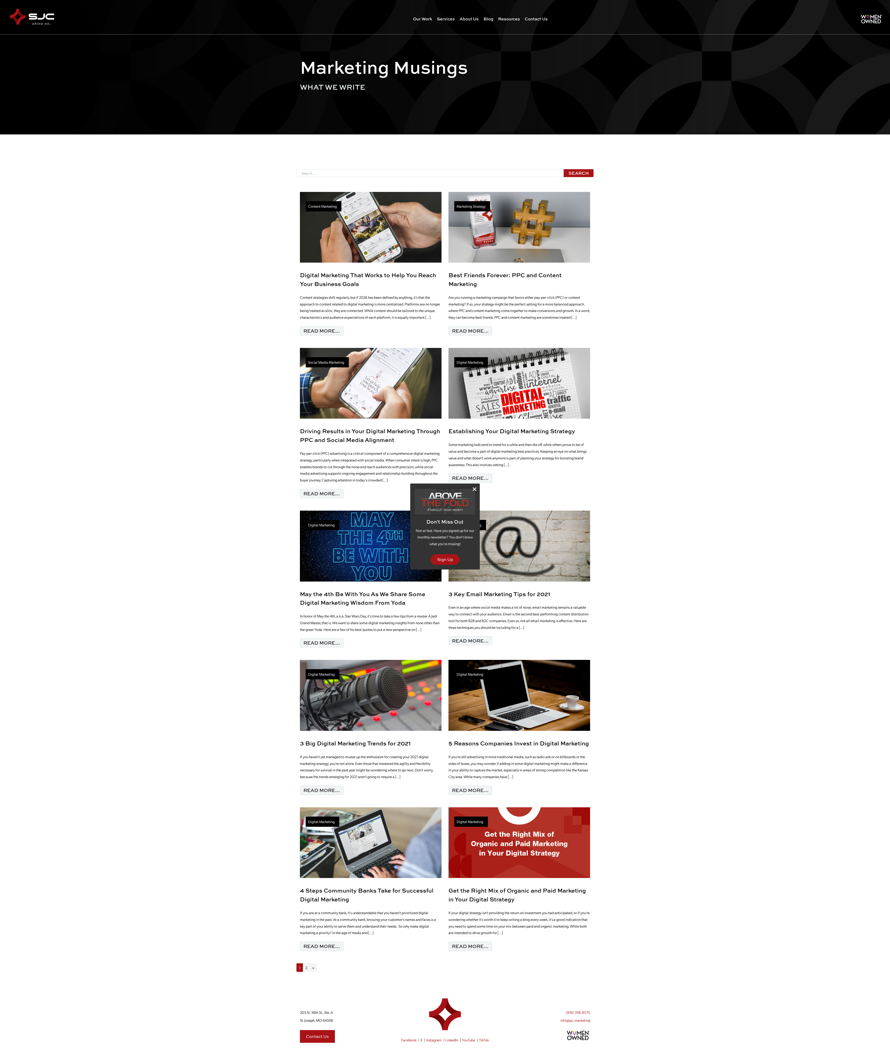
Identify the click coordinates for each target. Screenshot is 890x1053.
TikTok (484, 1039)
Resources (509, 19)
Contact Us (536, 19)
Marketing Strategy (471, 206)
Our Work (422, 19)
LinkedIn (451, 1039)
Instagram (434, 1039)
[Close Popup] (474, 489)
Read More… (323, 330)
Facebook (408, 1039)
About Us (469, 19)
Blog (488, 19)
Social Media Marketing (326, 362)
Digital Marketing (470, 362)
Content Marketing (322, 206)
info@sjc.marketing (575, 1020)
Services (446, 19)
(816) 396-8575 (578, 1012)
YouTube (468, 1039)
